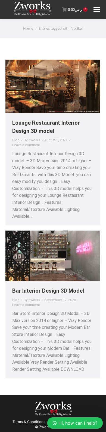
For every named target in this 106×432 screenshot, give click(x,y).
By (32, 140)
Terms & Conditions (29, 421)
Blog (16, 140)
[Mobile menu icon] (97, 9)
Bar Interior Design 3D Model (48, 290)
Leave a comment (26, 145)
